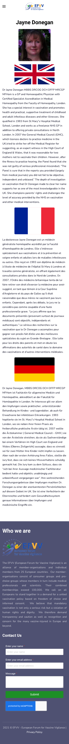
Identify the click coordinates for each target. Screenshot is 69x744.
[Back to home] (34, 6)
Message (11, 673)
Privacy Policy (34, 732)
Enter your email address (20, 659)
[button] (4, 6)
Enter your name (15, 646)
